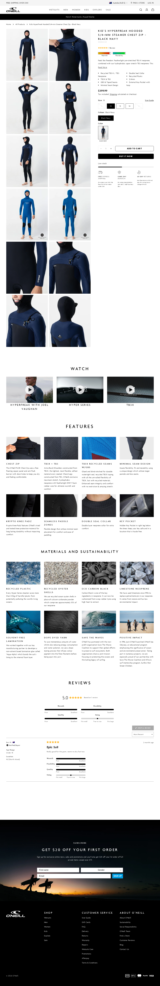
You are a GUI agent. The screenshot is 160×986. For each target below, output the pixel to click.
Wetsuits (47, 918)
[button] (106, 47)
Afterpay (85, 958)
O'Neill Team (125, 931)
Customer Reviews (127, 940)
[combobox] (101, 870)
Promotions (86, 954)
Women (47, 927)
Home (8, 24)
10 (111, 106)
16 (140, 107)
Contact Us (124, 949)
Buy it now (126, 156)
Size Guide (149, 100)
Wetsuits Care (87, 949)
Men (46, 922)
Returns (85, 936)
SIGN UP (118, 876)
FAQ (83, 927)
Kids (46, 931)
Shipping (113, 94)
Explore (47, 936)
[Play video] (29, 390)
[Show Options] (120, 870)
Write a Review (145, 728)
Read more (102, 67)
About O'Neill (125, 918)
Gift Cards (86, 922)
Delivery (85, 931)
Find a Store (125, 936)
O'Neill (15, 976)
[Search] (140, 9)
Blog (121, 945)
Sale (46, 940)
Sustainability (125, 922)
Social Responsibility (128, 927)
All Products (20, 24)
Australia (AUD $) (119, 3)
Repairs (85, 945)
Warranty (86, 940)
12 (120, 106)
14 (129, 106)
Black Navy (105, 118)
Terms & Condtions (90, 963)
